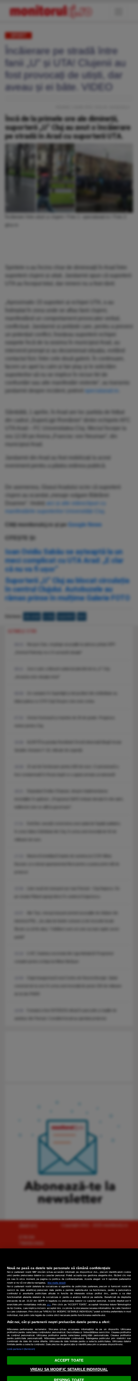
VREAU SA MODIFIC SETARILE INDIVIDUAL (69, 1369)
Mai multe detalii (57, 1282)
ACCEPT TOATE (69, 1360)
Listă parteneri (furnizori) (21, 1349)
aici (49, 1304)
